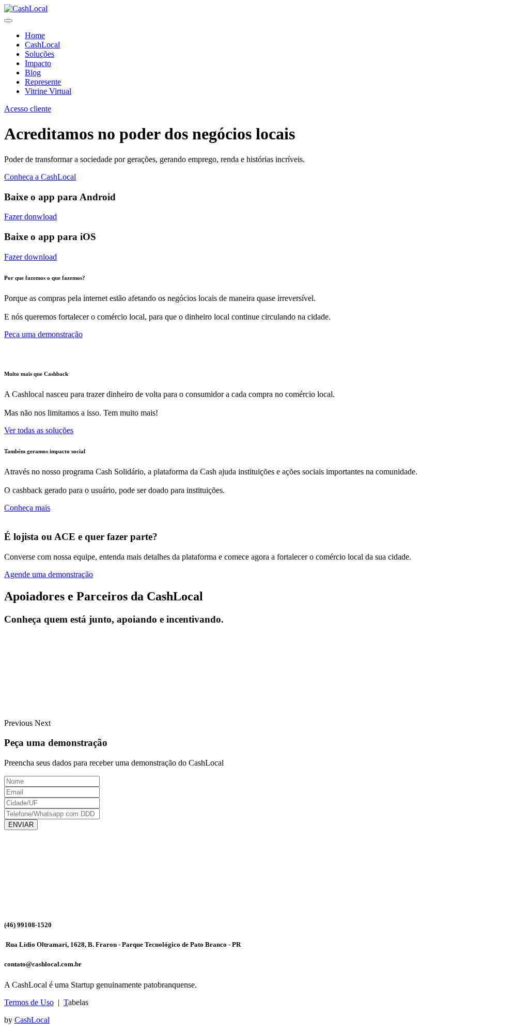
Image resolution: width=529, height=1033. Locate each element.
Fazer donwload (30, 216)
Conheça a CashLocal (40, 176)
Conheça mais (27, 507)
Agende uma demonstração (48, 574)
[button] (19, 723)
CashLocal (42, 44)
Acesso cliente (27, 108)
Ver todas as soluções (38, 430)
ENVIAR (21, 825)
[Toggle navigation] (8, 20)
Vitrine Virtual (48, 91)
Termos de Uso (29, 1002)
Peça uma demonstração (43, 334)
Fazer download (30, 256)
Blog (33, 72)
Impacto (38, 63)
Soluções (39, 54)
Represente (43, 81)
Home (35, 35)
